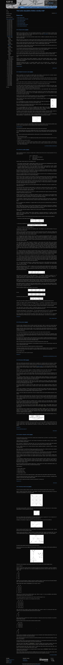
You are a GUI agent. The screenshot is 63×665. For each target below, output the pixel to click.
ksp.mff (10, 660)
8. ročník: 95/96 (9, 76)
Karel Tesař (55, 482)
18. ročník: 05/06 (9, 64)
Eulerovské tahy (10, 56)
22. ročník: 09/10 (9, 60)
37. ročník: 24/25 (9, 20)
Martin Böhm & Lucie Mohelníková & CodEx (50, 356)
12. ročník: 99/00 (9, 71)
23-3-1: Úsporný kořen (20, 17)
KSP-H (9, 1)
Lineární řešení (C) (19, 126)
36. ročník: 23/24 (9, 21)
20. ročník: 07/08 (9, 62)
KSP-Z (26, 7)
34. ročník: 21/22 (9, 23)
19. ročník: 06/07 (9, 63)
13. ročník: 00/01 (9, 70)
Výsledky (9, 39)
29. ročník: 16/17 (9, 29)
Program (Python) (19, 66)
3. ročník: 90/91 (9, 81)
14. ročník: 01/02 (9, 69)
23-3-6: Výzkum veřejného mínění (22, 24)
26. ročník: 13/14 (9, 32)
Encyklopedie (34, 7)
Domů (19, 7)
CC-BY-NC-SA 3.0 (38, 664)
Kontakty (54, 7)
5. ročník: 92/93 (9, 79)
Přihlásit (50, 5)
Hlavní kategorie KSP (10, 3)
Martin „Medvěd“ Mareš (53, 318)
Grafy (9, 55)
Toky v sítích (10, 57)
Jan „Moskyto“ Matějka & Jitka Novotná (51, 145)
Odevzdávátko (8, 15)
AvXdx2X (10, 662)
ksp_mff (10, 661)
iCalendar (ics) (25, 659)
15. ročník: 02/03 (9, 68)
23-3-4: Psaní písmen (20, 21)
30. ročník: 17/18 (9, 28)
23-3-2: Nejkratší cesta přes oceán (22, 18)
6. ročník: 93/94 (9, 78)
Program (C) (18, 316)
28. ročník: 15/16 (9, 30)
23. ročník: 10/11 (9, 36)
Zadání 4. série (10, 47)
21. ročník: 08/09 (9, 61)
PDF (56, 13)
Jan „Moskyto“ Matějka (53, 654)
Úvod (7, 10)
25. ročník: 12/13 (9, 33)
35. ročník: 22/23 (9, 22)
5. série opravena (50, 2)
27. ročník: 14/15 (9, 31)
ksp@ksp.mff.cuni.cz (11, 659)
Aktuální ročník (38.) (9, 17)
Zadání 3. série (10, 44)
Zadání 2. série (10, 40)
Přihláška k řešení (9, 13)
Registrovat (54, 5)
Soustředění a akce (42, 7)
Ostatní (49, 7)
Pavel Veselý (55, 430)
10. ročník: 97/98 (9, 73)
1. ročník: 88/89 (9, 84)
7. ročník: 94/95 (9, 77)
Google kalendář (25, 660)
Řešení (9, 38)
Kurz (29, 7)
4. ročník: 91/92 (9, 80)
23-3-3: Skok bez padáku (21, 20)
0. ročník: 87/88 (9, 85)
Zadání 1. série (10, 37)
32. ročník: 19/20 (9, 25)
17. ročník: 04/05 (9, 65)
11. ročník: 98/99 (9, 72)
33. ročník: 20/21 (9, 24)
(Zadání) (26, 29)
